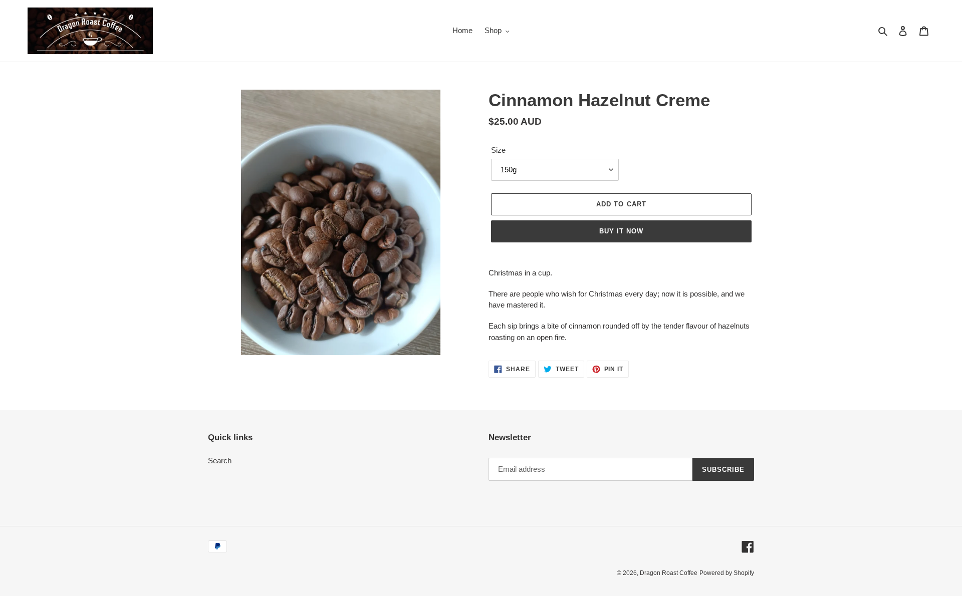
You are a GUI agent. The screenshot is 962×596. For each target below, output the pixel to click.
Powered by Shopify (726, 572)
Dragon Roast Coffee (668, 572)
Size (498, 150)
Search (219, 460)
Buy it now (621, 231)
